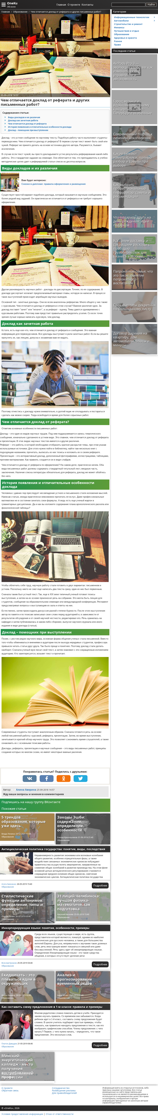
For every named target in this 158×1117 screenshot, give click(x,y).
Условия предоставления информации (22, 1114)
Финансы (119, 27)
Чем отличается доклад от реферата (27, 123)
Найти (151, 4)
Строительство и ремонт (128, 24)
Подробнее (100, 885)
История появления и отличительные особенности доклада (39, 127)
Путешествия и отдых (126, 30)
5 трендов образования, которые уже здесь (24, 821)
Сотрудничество (60, 1088)
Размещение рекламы (64, 1090)
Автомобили (121, 20)
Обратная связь (10, 1090)
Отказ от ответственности (59, 1114)
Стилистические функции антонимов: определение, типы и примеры (22, 902)
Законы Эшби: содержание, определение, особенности (71, 823)
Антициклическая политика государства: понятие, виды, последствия (53, 849)
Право (117, 44)
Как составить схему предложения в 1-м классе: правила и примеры (52, 1007)
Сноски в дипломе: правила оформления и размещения (53, 184)
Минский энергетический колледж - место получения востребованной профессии (18, 1066)
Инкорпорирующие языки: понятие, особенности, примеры (45, 928)
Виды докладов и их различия (24, 117)
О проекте (74, 4)
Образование (8, 836)
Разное (118, 41)
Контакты (87, 4)
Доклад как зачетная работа (23, 120)
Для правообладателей (64, 1093)
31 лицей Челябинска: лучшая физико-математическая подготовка (78, 902)
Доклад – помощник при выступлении (28, 130)
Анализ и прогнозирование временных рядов (74, 979)
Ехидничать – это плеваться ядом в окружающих (19, 979)
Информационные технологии (131, 17)
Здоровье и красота (125, 37)
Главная (61, 4)
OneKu (12, 3)
